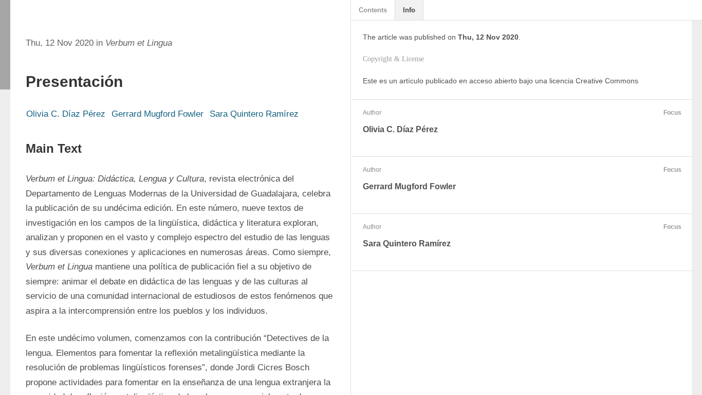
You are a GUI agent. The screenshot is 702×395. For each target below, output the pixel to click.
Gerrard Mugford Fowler (158, 114)
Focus (672, 112)
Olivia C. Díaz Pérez (65, 114)
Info (409, 10)
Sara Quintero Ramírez (254, 114)
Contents (373, 10)
